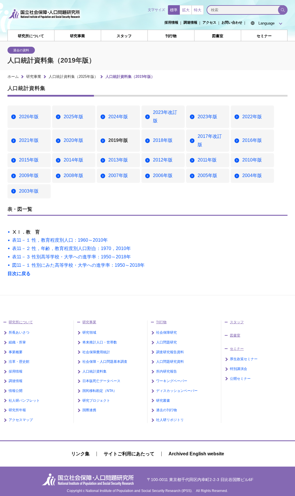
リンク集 (80, 453)
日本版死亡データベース (101, 381)
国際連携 (89, 410)
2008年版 (73, 175)
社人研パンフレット (24, 401)
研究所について (31, 36)
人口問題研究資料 (170, 362)
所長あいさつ (19, 332)
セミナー (264, 36)
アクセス (209, 22)
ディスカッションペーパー (177, 391)
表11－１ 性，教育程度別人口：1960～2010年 (60, 240)
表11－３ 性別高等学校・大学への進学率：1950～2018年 (71, 256)
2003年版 (29, 191)
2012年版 (163, 159)
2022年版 (252, 116)
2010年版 (252, 159)
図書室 (217, 36)
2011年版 (207, 159)
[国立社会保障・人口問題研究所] (45, 21)
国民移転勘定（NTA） (99, 391)
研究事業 (77, 36)
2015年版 (29, 159)
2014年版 (73, 159)
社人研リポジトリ (170, 420)
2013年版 (118, 159)
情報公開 (15, 391)
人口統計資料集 (94, 371)
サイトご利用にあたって (129, 453)
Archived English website (196, 453)
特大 (197, 10)
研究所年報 (17, 410)
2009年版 (29, 175)
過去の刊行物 (166, 410)
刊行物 (171, 36)
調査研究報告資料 (170, 352)
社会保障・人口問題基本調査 (104, 362)
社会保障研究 (166, 332)
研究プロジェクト (96, 401)
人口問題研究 (166, 342)
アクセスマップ (21, 420)
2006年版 (163, 175)
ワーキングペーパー (171, 381)
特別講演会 (238, 369)
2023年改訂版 (165, 116)
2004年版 (252, 175)
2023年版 (207, 116)
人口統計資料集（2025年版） (73, 76)
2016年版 (252, 140)
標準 (173, 10)
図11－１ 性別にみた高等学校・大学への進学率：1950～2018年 (78, 265)
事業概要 (15, 352)
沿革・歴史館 (19, 362)
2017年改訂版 (210, 140)
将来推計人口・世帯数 (99, 342)
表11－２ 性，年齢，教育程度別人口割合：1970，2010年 (71, 248)
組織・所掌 (17, 342)
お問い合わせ (232, 22)
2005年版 (207, 175)
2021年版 (29, 140)
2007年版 (118, 175)
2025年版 (73, 116)
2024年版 (118, 116)
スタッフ (124, 36)
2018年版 (163, 140)
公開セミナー (240, 379)
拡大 (186, 10)
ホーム (13, 76)
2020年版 (73, 140)
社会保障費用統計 (96, 352)
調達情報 (190, 22)
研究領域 (89, 332)
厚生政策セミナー (244, 359)
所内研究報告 (166, 371)
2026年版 (29, 116)
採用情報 (171, 22)
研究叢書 (163, 401)
